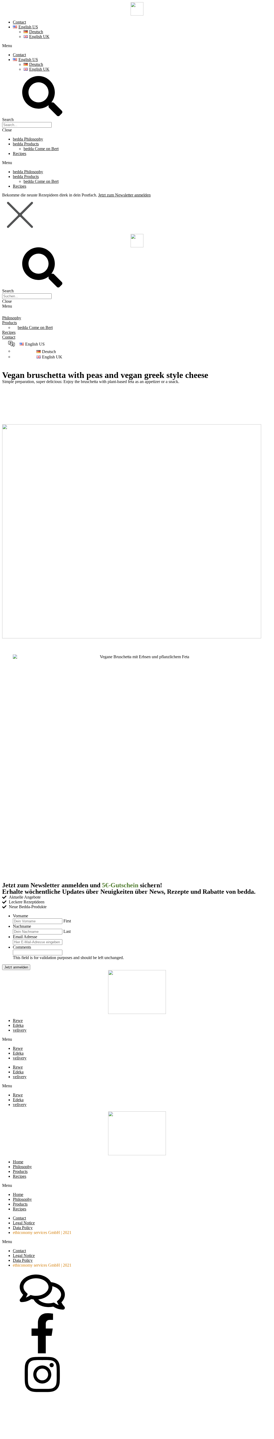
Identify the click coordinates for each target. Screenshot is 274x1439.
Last (67, 931)
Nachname (22, 926)
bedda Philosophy (28, 139)
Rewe (18, 1020)
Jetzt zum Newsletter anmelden (124, 195)
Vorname (20, 916)
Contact (19, 22)
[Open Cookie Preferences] (42, 1434)
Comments (22, 947)
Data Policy (23, 1227)
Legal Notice (24, 1223)
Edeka (18, 1025)
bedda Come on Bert (41, 148)
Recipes (19, 153)
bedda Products (26, 144)
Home (18, 1162)
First (67, 921)
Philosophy (11, 318)
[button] (137, 45)
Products (9, 322)
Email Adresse (25, 936)
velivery (19, 1030)
